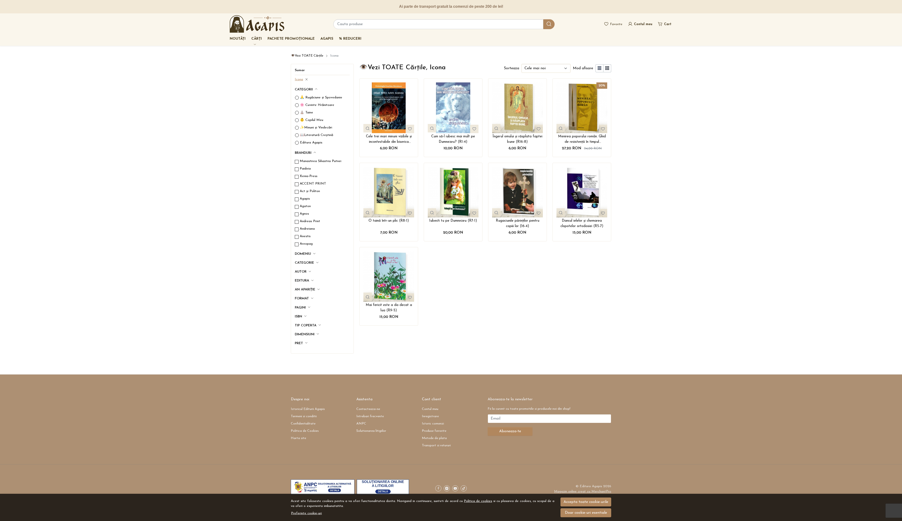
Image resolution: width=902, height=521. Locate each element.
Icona (299, 79)
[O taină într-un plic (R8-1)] (388, 192)
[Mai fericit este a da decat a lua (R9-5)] (388, 276)
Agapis (326, 39)
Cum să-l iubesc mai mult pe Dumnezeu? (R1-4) (453, 139)
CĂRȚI (256, 39)
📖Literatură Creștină (316, 135)
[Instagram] (448, 489)
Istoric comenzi (433, 423)
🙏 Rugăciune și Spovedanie (321, 97)
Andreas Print (310, 221)
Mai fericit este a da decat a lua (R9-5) (389, 307)
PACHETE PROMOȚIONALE (291, 39)
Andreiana (307, 229)
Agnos (304, 214)
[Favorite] (613, 24)
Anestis (305, 236)
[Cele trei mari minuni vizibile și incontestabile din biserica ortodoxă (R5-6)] (388, 107)
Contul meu (430, 409)
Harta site (298, 438)
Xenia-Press (308, 176)
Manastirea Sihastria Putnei (320, 161)
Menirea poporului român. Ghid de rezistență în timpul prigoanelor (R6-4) (582, 140)
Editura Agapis (311, 142)
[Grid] (607, 68)
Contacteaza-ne (368, 409)
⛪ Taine (306, 112)
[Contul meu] (640, 24)
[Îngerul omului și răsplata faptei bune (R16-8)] (517, 107)
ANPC (361, 423)
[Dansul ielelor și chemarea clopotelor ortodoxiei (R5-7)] (581, 192)
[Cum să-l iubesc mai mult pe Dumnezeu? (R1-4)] (453, 107)
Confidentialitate (303, 423)
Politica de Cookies (305, 431)
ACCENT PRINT (313, 183)
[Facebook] (439, 489)
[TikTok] (465, 489)
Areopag (306, 244)
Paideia (305, 168)
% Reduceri (350, 39)
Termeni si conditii (304, 416)
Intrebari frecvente (370, 416)
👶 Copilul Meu (311, 120)
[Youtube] (456, 489)
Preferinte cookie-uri (306, 513)
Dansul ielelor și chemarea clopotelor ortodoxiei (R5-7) (581, 223)
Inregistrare (430, 416)
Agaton (305, 206)
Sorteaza (511, 68)
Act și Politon (310, 191)
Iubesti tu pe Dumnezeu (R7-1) (453, 221)
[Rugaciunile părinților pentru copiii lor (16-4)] (517, 192)
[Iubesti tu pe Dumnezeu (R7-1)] (453, 192)
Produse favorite (434, 431)
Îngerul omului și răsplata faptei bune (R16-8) (517, 139)
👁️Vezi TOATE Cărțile (307, 56)
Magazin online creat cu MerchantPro (582, 491)
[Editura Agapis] (257, 24)
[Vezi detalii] (367, 128)
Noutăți (238, 39)
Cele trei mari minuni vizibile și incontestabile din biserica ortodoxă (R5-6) (389, 140)
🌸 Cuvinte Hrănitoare (317, 105)
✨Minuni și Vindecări (316, 127)
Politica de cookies (478, 501)
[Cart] (664, 24)
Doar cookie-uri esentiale (586, 513)
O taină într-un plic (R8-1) (389, 221)
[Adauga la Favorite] (410, 129)
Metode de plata (434, 438)
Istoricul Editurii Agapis (308, 409)
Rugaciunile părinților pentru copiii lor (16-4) (517, 223)
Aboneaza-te (510, 431)
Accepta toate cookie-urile (586, 502)
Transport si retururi (436, 445)
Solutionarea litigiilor (371, 431)
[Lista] (599, 68)
